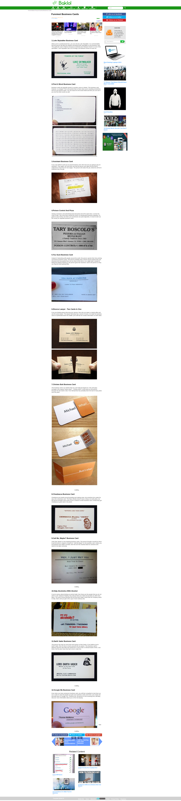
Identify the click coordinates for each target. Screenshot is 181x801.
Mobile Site (81, 799)
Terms (108, 799)
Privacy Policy (115, 799)
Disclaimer (123, 799)
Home (87, 799)
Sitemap (124, 800)
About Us (93, 799)
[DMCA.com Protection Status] (101, 799)
